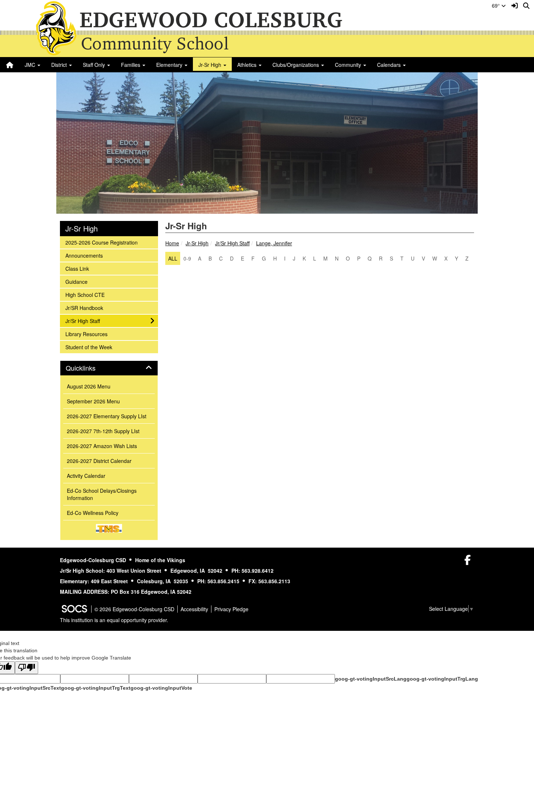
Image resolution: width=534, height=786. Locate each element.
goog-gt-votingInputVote (161, 688)
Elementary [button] (170, 64)
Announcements (84, 255)
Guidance (76, 281)
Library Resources (86, 334)
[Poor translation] (26, 667)
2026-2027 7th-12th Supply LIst (103, 431)
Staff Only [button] (94, 64)
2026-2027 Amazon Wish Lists (102, 446)
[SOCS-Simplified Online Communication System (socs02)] (74, 609)
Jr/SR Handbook (84, 307)
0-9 (187, 258)
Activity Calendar (86, 475)
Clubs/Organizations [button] (296, 64)
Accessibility (194, 609)
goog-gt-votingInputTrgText (95, 688)
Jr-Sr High (197, 243)
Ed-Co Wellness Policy (92, 512)
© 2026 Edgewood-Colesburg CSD (134, 609)
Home (172, 243)
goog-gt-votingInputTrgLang (442, 679)
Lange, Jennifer (274, 243)
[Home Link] (9, 64)
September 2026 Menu (93, 401)
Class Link (77, 268)
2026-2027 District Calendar (99, 460)
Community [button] (349, 64)
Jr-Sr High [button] (210, 64)
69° (496, 5)
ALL (172, 258)
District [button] (59, 64)
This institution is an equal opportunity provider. (114, 620)
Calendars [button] (389, 64)
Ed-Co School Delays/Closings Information (102, 494)
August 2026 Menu (88, 386)
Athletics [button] (247, 64)
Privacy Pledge (231, 609)
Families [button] (131, 64)
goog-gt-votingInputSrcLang (370, 679)
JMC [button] (31, 64)
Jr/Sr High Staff (232, 243)
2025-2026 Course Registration (101, 242)
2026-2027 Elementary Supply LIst (106, 416)
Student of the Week (88, 347)
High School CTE (85, 294)
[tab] (109, 368)
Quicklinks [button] (89, 368)
